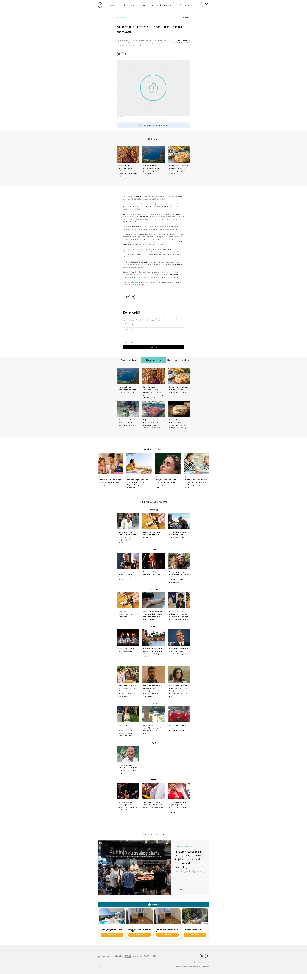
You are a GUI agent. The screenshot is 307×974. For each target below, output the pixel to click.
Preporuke (184, 5)
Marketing (182, 966)
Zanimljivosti (154, 5)
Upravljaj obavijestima (202, 962)
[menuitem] (207, 4)
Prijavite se (153, 347)
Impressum (177, 966)
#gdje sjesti (186, 17)
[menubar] (207, 4)
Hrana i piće (115, 5)
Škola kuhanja (170, 5)
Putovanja (129, 5)
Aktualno (140, 5)
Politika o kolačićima (205, 966)
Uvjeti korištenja (188, 966)
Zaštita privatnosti (196, 966)
